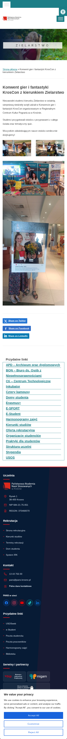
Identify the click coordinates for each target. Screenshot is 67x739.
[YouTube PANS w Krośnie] (22, 603)
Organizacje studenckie (23, 435)
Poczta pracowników (16, 641)
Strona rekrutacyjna (15, 530)
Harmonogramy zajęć (21, 419)
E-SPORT (13, 408)
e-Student (11, 629)
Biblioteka (10, 654)
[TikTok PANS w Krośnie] (29, 603)
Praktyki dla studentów (23, 441)
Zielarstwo (33, 45)
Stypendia (13, 452)
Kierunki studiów (18, 424)
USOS (10, 457)
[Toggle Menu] (6, 4)
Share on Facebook (19, 328)
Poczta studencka (14, 635)
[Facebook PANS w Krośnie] (6, 603)
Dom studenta (13, 548)
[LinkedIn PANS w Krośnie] (37, 603)
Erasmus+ (13, 403)
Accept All (33, 715)
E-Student (13, 414)
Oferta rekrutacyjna (20, 430)
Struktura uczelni (18, 446)
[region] (33, 714)
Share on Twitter (17, 320)
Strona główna (10, 69)
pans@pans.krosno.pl (20, 580)
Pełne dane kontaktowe (20, 586)
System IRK (11, 555)
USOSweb (11, 623)
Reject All (33, 732)
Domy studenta (17, 397)
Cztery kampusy (18, 392)
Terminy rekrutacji (14, 542)
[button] (63, 12)
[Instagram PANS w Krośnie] (14, 603)
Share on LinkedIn (18, 336)
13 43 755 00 (15, 574)
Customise (33, 724)
